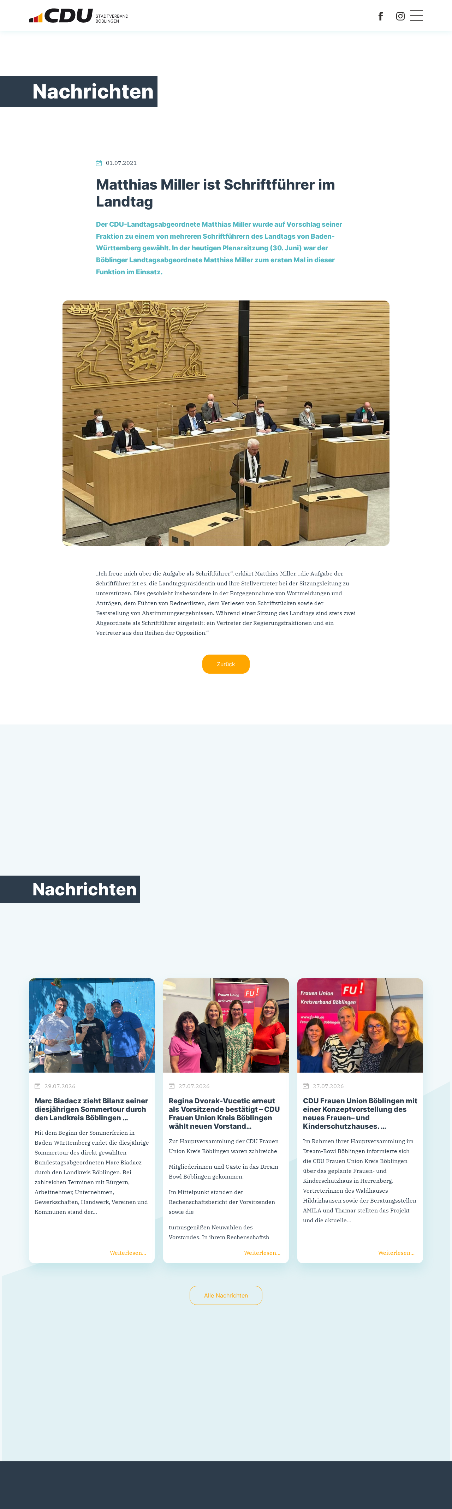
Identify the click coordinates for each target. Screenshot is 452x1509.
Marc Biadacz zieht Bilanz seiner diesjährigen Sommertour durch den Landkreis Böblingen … (91, 1109)
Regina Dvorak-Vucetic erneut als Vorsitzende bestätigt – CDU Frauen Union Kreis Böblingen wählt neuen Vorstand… (224, 1114)
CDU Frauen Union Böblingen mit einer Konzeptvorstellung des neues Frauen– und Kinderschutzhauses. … (360, 1114)
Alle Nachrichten (226, 1295)
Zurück (226, 664)
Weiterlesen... (128, 1252)
